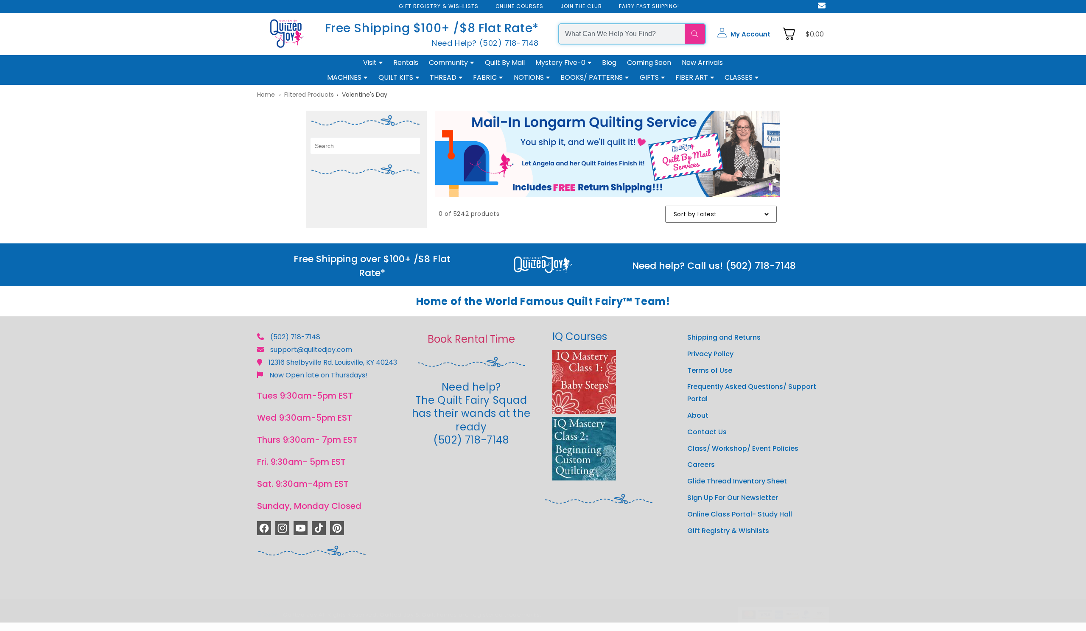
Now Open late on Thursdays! (318, 375)
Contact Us (707, 432)
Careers (701, 464)
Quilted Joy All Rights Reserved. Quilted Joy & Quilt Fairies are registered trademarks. (412, 615)
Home (266, 94)
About (697, 415)
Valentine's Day (364, 94)
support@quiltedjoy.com (311, 350)
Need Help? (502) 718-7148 (485, 42)
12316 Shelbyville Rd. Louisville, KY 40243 (333, 362)
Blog (609, 62)
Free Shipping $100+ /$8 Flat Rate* (432, 28)
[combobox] (622, 34)
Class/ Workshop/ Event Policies (742, 448)
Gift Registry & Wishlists (728, 531)
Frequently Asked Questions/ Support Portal (751, 393)
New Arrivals (702, 62)
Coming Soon (649, 62)
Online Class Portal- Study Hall (739, 514)
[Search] (695, 34)
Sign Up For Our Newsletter (732, 498)
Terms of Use (709, 370)
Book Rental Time (471, 339)
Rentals (405, 62)
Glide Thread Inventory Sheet (737, 481)
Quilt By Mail (505, 62)
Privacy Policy (710, 354)
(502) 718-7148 (295, 337)
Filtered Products (309, 94)
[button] (743, 34)
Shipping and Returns (724, 337)
